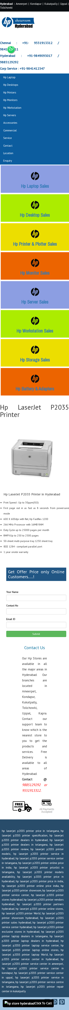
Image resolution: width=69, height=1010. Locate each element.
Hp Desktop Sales (35, 215)
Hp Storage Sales (35, 360)
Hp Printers (9, 92)
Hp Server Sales (34, 302)
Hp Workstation (12, 107)
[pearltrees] (62, 1002)
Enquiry (7, 160)
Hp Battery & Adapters (35, 389)
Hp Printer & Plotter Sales (35, 244)
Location (8, 153)
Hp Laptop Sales (35, 186)
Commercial (10, 130)
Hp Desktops (10, 85)
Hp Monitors (10, 100)
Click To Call (43, 1003)
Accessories (10, 122)
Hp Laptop (9, 77)
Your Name (12, 592)
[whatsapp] (11, 49)
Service (7, 138)
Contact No (12, 605)
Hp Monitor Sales (34, 273)
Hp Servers (9, 115)
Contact (8, 145)
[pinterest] (54, 1002)
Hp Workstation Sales (35, 331)
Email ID (10, 619)
